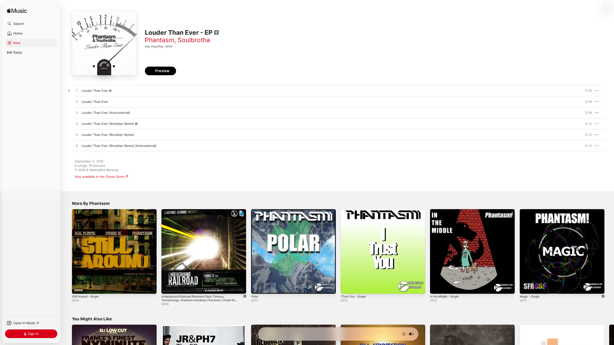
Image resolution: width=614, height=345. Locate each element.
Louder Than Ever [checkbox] (95, 90)
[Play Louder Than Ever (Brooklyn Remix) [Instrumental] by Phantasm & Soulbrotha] (77, 146)
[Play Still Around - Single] (78, 287)
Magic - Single (530, 211)
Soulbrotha (194, 40)
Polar (255, 211)
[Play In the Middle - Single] (436, 287)
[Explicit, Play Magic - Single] (525, 287)
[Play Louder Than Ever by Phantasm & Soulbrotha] (77, 91)
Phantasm (159, 40)
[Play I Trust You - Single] (346, 287)
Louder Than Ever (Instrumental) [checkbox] (106, 113)
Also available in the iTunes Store (99, 176)
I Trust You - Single (355, 211)
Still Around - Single (87, 211)
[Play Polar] (257, 287)
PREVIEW (586, 90)
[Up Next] (404, 334)
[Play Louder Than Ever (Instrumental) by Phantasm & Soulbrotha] (77, 113)
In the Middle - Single (446, 211)
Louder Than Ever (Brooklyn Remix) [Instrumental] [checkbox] (119, 146)
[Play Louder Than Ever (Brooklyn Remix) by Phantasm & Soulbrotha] (77, 124)
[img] (17, 11)
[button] (31, 24)
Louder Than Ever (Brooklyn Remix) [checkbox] (108, 124)
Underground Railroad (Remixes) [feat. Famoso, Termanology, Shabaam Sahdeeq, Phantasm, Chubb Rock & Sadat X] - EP (199, 215)
